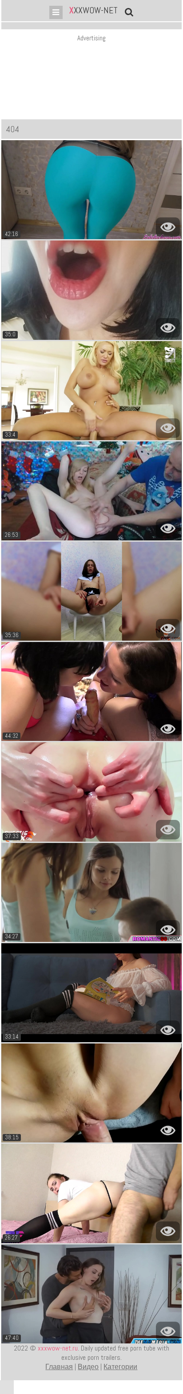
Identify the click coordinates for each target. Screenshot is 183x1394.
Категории (120, 1366)
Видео (88, 1366)
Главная (59, 1366)
